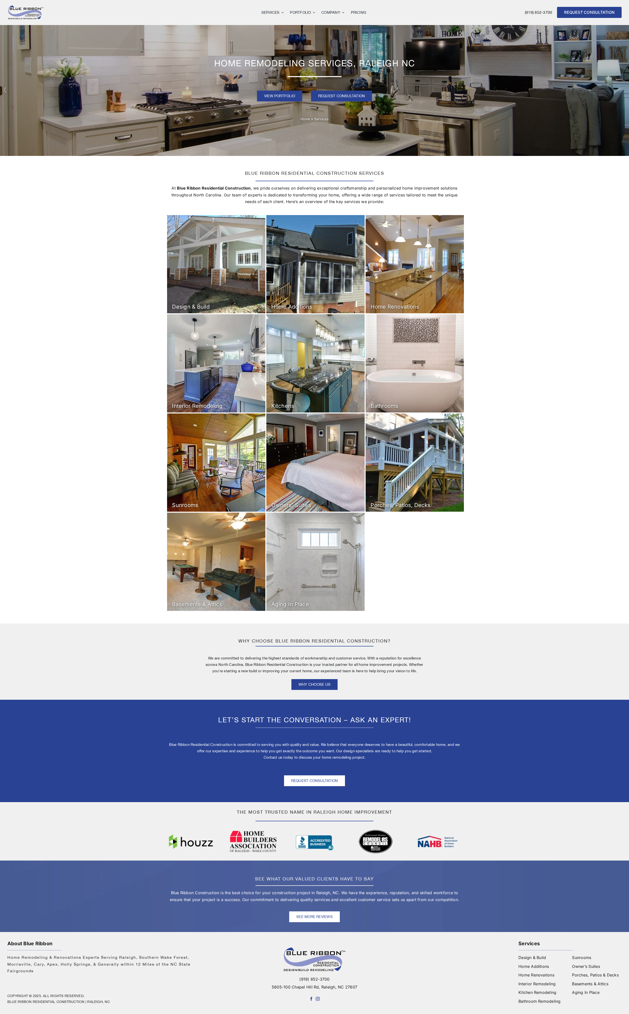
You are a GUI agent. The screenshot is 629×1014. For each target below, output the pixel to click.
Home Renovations (536, 975)
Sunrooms (581, 957)
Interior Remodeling (537, 983)
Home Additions (533, 966)
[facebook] (311, 999)
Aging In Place (585, 992)
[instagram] (318, 999)
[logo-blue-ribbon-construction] (314, 949)
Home (305, 119)
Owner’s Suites (586, 966)
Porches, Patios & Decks (595, 975)
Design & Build (532, 957)
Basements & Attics (590, 983)
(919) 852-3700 (538, 12)
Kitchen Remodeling (537, 992)
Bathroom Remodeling (539, 1001)
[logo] (25, 6)
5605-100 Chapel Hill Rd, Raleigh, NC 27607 (314, 987)
